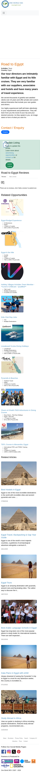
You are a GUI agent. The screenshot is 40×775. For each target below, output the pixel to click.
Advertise (14, 741)
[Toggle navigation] (3, 13)
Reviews (4, 176)
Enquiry (5, 132)
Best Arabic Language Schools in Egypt (19, 628)
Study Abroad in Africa (11, 718)
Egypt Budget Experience (11, 220)
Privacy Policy (19, 738)
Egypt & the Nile (7, 252)
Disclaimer (10, 738)
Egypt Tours (6, 583)
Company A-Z (33, 738)
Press (20, 741)
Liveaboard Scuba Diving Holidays (15, 346)
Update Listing (9, 165)
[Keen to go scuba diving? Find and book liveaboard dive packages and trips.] (12, 333)
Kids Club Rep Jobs (9, 317)
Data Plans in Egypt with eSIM (14, 673)
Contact (26, 741)
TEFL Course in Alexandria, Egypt (14, 444)
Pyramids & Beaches (9, 378)
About (4, 738)
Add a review (12, 176)
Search (26, 738)
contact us (9, 157)
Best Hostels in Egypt (10, 489)
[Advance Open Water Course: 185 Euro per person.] (12, 397)
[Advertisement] (20, 36)
